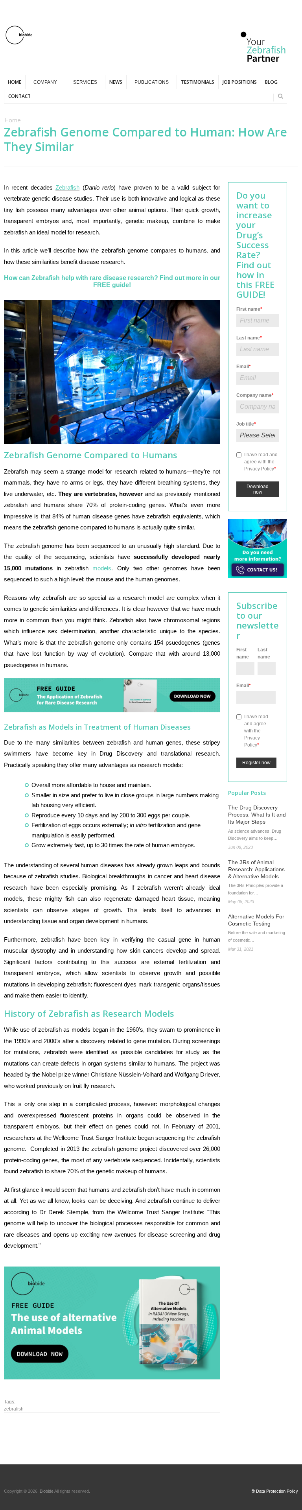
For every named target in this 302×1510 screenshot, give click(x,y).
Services (85, 82)
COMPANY (45, 82)
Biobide (47, 1491)
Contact (19, 96)
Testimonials (197, 82)
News (115, 82)
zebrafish (14, 1409)
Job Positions (240, 82)
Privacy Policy (259, 469)
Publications (151, 82)
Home (14, 82)
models (101, 568)
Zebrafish (67, 187)
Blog (271, 82)
